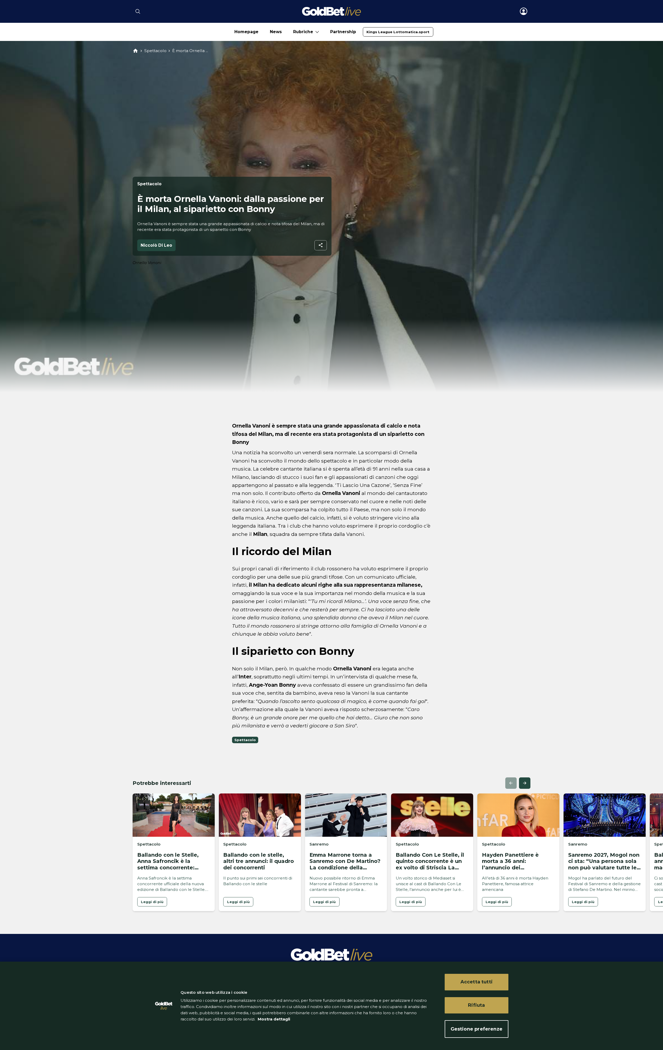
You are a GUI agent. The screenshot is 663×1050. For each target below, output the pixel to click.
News (276, 31)
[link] (398, 32)
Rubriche (303, 31)
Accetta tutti (476, 982)
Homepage (246, 31)
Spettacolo (155, 50)
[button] (511, 783)
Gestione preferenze (476, 1029)
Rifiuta (476, 1005)
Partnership (343, 31)
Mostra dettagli (273, 1019)
